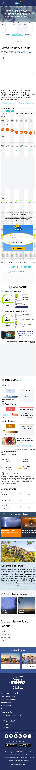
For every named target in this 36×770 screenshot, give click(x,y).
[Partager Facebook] (17, 267)
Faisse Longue (32, 6)
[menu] (2, 2)
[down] (18, 585)
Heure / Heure (17, 34)
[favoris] (32, 12)
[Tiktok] (29, 736)
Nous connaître (6, 706)
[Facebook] (6, 736)
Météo (2, 6)
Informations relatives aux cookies (19, 755)
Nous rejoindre (6, 709)
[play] (8, 335)
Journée (7, 34)
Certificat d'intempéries (9, 699)
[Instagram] (20, 736)
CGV (21, 752)
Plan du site (28, 752)
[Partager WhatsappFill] (29, 267)
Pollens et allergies (13, 291)
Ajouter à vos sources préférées (19, 271)
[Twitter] (11, 736)
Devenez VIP (19, 248)
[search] (33, 2)
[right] (34, 26)
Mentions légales (9, 752)
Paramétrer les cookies (27, 758)
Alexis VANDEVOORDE (20, 51)
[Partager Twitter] (21, 267)
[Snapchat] (16, 736)
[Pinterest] (25, 736)
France (6, 6)
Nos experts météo (8, 696)
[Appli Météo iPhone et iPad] (11, 745)
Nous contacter (6, 712)
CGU (17, 752)
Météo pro (5, 727)
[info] (20, 380)
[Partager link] (13, 267)
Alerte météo (6, 703)
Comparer (28, 34)
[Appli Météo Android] (25, 745)
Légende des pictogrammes (11, 715)
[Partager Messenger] (25, 267)
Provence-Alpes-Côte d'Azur (15, 6)
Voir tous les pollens (21, 307)
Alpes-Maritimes (24, 6)
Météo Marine (6, 724)
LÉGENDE (6, 58)
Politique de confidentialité (11, 758)
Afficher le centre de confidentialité (19, 760)
